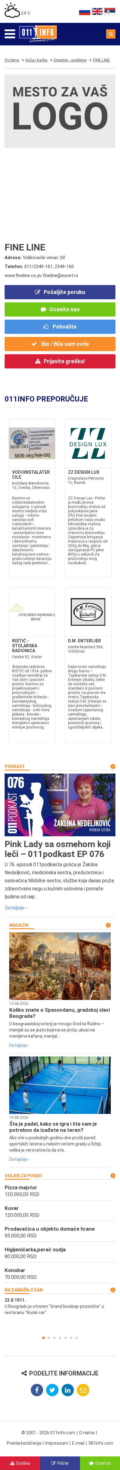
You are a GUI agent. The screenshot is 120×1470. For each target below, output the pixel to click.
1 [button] (43, 1338)
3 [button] (54, 1338)
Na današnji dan (24, 1289)
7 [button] (76, 1338)
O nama (86, 1432)
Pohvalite (64, 326)
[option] (60, 1306)
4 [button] (60, 1338)
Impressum (56, 1443)
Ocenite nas (64, 309)
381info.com (100, 1443)
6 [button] (71, 1338)
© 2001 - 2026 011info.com (48, 1432)
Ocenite (103, 1463)
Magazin (19, 925)
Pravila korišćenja (24, 1443)
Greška (23, 1463)
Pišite (63, 1463)
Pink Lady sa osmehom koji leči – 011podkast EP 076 (58, 849)
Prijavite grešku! (64, 361)
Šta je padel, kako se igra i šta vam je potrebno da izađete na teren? (53, 1127)
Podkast (15, 766)
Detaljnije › (16, 908)
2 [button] (49, 1338)
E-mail (78, 1443)
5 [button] (65, 1338)
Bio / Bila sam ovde (64, 344)
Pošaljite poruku (64, 292)
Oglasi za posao (23, 1175)
